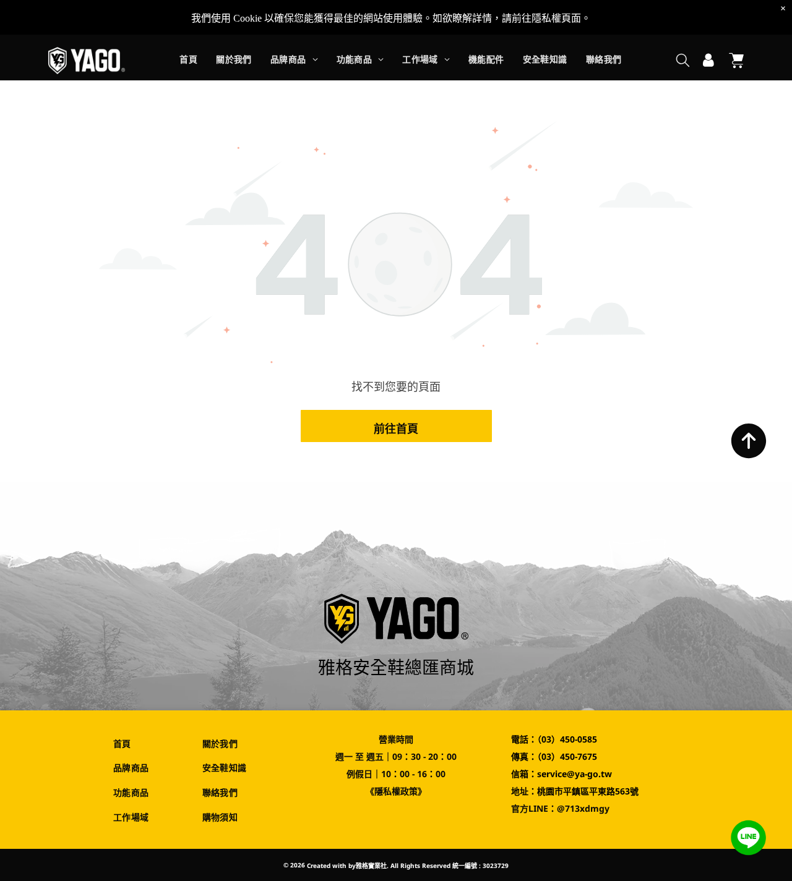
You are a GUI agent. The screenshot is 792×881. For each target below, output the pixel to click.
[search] (683, 61)
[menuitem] (188, 60)
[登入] (708, 61)
